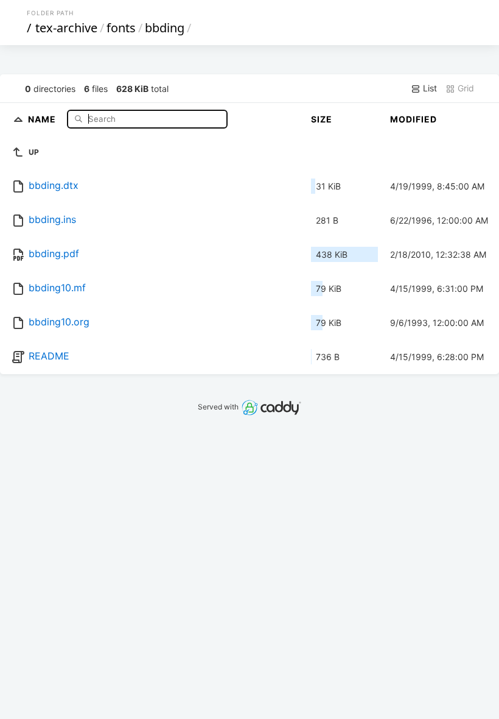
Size (321, 119)
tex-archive (66, 27)
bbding (164, 27)
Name (43, 118)
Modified (413, 119)
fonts (121, 27)
